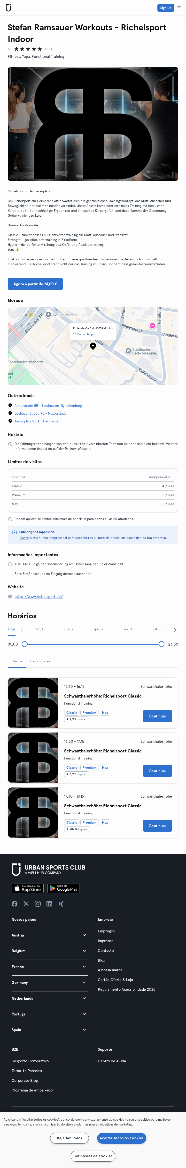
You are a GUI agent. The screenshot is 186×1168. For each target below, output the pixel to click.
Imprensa (106, 940)
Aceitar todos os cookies (122, 1138)
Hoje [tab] (11, 629)
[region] (93, 1140)
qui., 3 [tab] (98, 629)
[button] (50, 935)
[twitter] (26, 904)
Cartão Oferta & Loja (115, 979)
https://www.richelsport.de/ (39, 596)
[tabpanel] (93, 756)
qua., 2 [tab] (68, 629)
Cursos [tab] (17, 661)
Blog (101, 960)
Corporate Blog (25, 1080)
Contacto (106, 950)
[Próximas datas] (175, 630)
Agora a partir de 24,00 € (35, 283)
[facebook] (14, 904)
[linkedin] (49, 904)
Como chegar (86, 334)
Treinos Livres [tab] (40, 661)
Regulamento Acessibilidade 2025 (126, 989)
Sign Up (165, 8)
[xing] (61, 904)
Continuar (157, 716)
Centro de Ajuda (112, 1060)
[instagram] (38, 904)
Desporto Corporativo (30, 1060)
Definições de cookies (92, 1156)
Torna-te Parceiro (27, 1070)
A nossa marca (110, 969)
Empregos (106, 931)
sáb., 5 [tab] (157, 629)
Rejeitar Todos (69, 1138)
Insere (24, 538)
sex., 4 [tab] (127, 629)
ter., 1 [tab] (39, 629)
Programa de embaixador (33, 1090)
